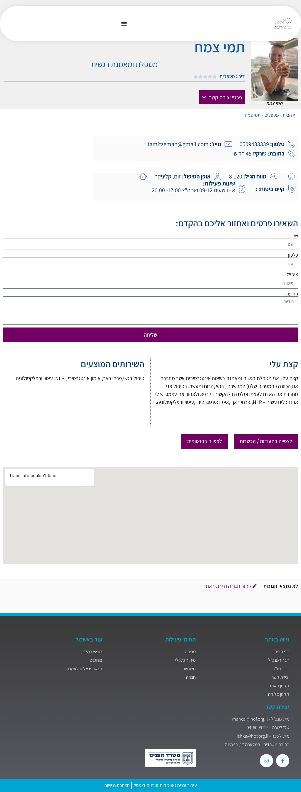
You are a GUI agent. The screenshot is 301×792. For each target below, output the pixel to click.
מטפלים (272, 115)
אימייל (292, 274)
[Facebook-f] (282, 760)
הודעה (292, 294)
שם (295, 235)
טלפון (293, 255)
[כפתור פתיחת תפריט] (124, 23)
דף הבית (290, 115)
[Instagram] (266, 760)
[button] (222, 97)
